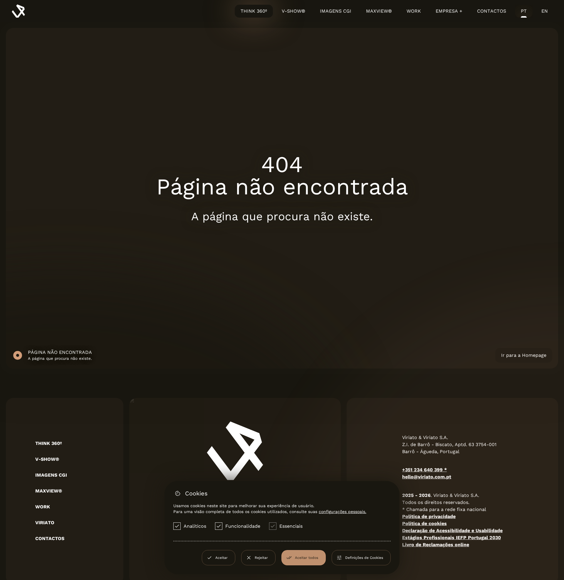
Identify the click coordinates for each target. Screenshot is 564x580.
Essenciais (291, 526)
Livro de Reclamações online (435, 544)
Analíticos (195, 526)
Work (414, 11)
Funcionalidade (242, 526)
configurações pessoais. (342, 511)
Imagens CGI (335, 11)
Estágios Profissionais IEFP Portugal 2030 (451, 537)
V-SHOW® (293, 11)
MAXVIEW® (379, 11)
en (544, 11)
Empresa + (449, 11)
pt (524, 11)
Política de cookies (424, 523)
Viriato (44, 522)
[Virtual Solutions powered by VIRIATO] (18, 11)
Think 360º (254, 11)
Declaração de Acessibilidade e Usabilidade (452, 530)
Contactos (491, 11)
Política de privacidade (429, 516)
